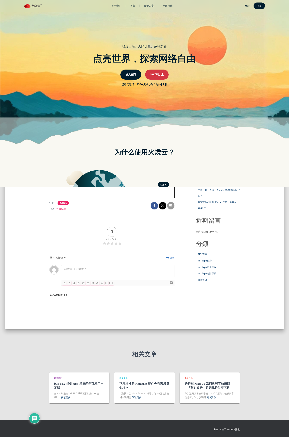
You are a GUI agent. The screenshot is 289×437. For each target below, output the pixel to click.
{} (106, 283)
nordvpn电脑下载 (207, 273)
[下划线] (74, 283)
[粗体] (64, 283)
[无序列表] (88, 283)
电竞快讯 (63, 203)
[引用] (92, 283)
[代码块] (97, 283)
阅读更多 (66, 397)
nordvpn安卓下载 (207, 267)
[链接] (102, 283)
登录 (171, 257)
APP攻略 (202, 254)
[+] (111, 283)
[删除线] (78, 283)
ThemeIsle (229, 429)
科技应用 (61, 208)
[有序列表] (83, 283)
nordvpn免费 (205, 260)
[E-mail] (55, 196)
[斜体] (69, 283)
